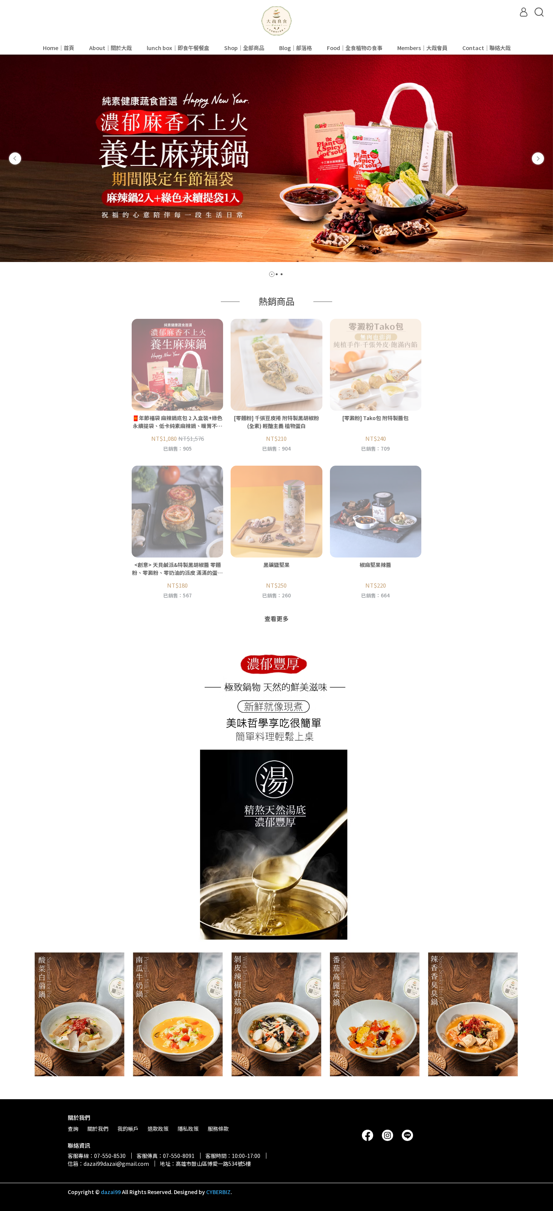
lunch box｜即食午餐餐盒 (178, 48)
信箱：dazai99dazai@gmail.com (108, 1163)
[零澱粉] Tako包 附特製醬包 (375, 418)
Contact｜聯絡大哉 (486, 48)
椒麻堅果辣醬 (375, 564)
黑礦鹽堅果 (276, 564)
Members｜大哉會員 (422, 48)
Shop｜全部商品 (244, 48)
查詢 (73, 1128)
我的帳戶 (127, 1128)
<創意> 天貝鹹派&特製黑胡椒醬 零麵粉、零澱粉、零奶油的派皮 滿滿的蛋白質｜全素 (177, 569)
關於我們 (97, 1128)
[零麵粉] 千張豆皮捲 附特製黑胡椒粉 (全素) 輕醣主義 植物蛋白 (276, 422)
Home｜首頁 (58, 48)
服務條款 (218, 1128)
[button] (15, 158)
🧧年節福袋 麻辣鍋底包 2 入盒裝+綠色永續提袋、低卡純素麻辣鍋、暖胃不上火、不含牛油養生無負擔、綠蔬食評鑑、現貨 (177, 422)
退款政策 (158, 1128)
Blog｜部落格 (295, 48)
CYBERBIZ (218, 1192)
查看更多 (276, 618)
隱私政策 (188, 1128)
